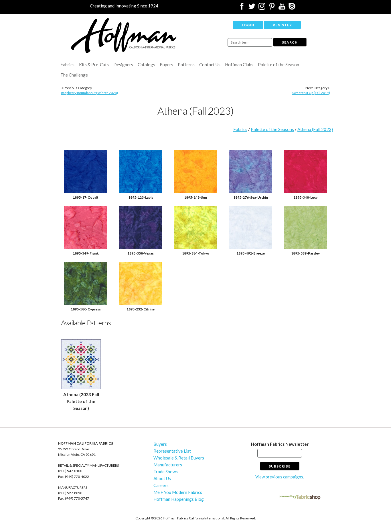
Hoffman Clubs (239, 64)
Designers (123, 64)
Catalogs (146, 64)
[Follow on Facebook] (241, 8)
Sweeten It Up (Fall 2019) (311, 93)
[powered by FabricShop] (299, 497)
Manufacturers (167, 464)
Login (248, 25)
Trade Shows (165, 471)
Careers (161, 485)
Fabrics (67, 64)
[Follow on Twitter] (251, 8)
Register (282, 25)
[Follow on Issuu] (292, 8)
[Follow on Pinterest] (271, 8)
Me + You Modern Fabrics (177, 492)
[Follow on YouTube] (282, 8)
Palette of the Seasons (272, 129)
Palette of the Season (278, 64)
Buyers (166, 64)
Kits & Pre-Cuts (94, 64)
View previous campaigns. (279, 476)
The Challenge (74, 74)
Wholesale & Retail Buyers (178, 457)
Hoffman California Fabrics (124, 36)
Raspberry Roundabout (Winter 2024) (89, 93)
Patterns (186, 64)
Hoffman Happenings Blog (178, 499)
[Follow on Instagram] (261, 8)
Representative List (172, 450)
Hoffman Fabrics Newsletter (280, 444)
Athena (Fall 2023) (315, 129)
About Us (162, 478)
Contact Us (209, 64)
